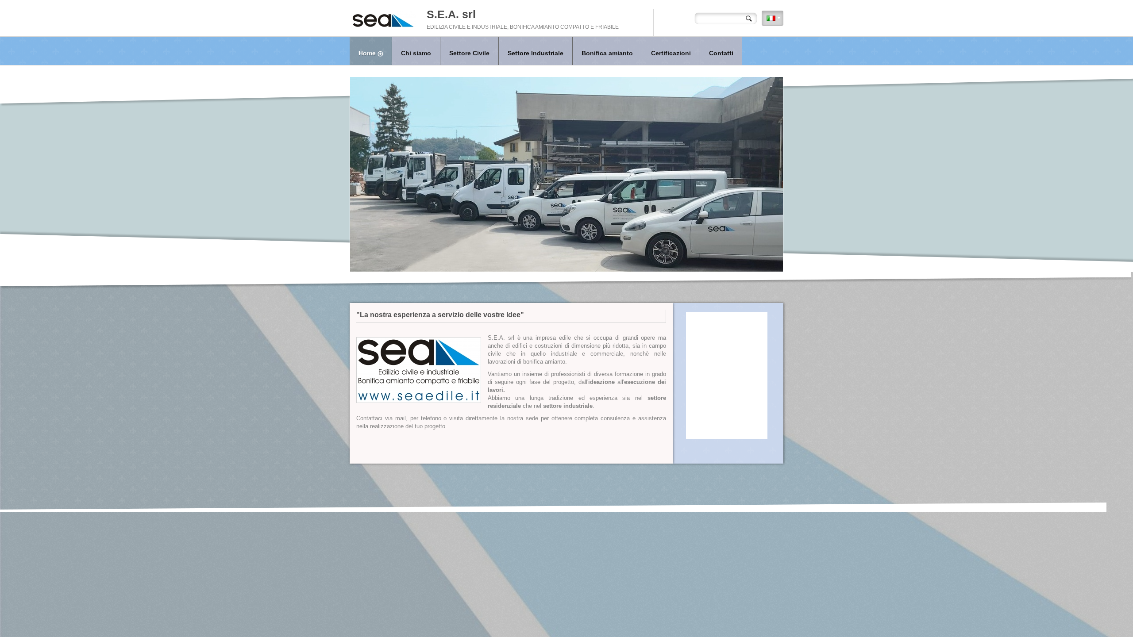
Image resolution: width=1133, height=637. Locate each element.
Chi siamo (416, 53)
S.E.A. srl (451, 14)
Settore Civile (469, 53)
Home (367, 53)
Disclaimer (646, 494)
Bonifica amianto (607, 53)
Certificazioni (671, 53)
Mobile (667, 494)
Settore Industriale (535, 53)
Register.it (622, 494)
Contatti (721, 53)
